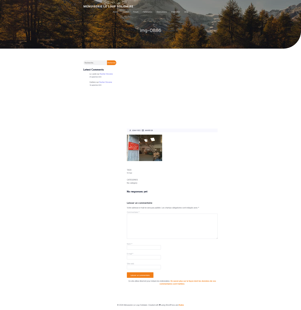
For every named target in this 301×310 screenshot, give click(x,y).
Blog (186, 12)
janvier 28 (149, 130)
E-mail (130, 254)
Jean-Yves (136, 130)
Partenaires (147, 12)
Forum (135, 12)
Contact (126, 12)
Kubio (181, 305)
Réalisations (162, 12)
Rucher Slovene (106, 74)
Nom (129, 244)
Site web (130, 264)
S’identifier (175, 12)
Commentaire (133, 212)
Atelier (115, 12)
